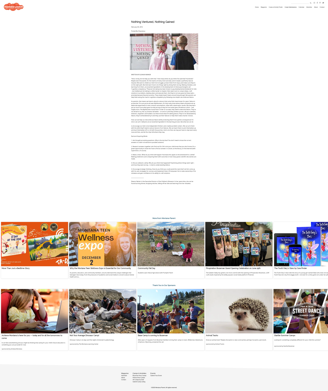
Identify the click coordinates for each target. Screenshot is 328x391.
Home (257, 7)
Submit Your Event (156, 375)
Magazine (264, 7)
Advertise (309, 7)
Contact (322, 7)
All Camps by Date (138, 379)
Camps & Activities (139, 373)
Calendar (301, 7)
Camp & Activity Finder (276, 7)
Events (153, 373)
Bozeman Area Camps (139, 375)
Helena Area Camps (139, 377)
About (316, 7)
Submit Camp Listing (139, 381)
